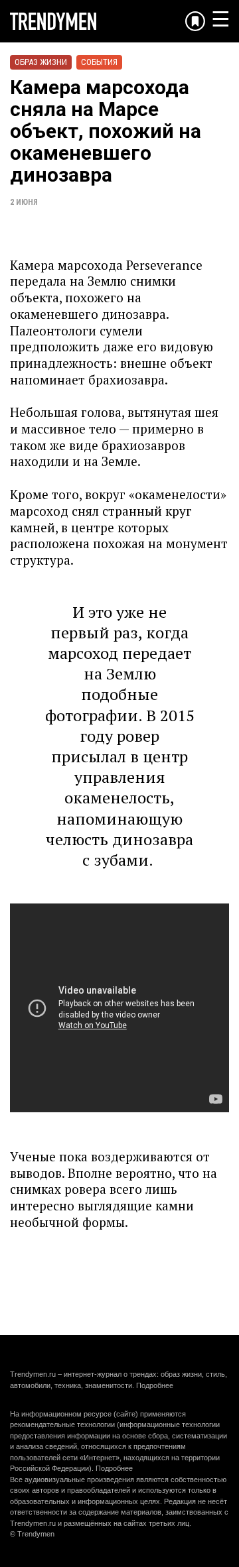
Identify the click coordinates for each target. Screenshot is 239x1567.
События (99, 62)
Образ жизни (41, 62)
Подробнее (154, 1385)
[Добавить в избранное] (195, 21)
